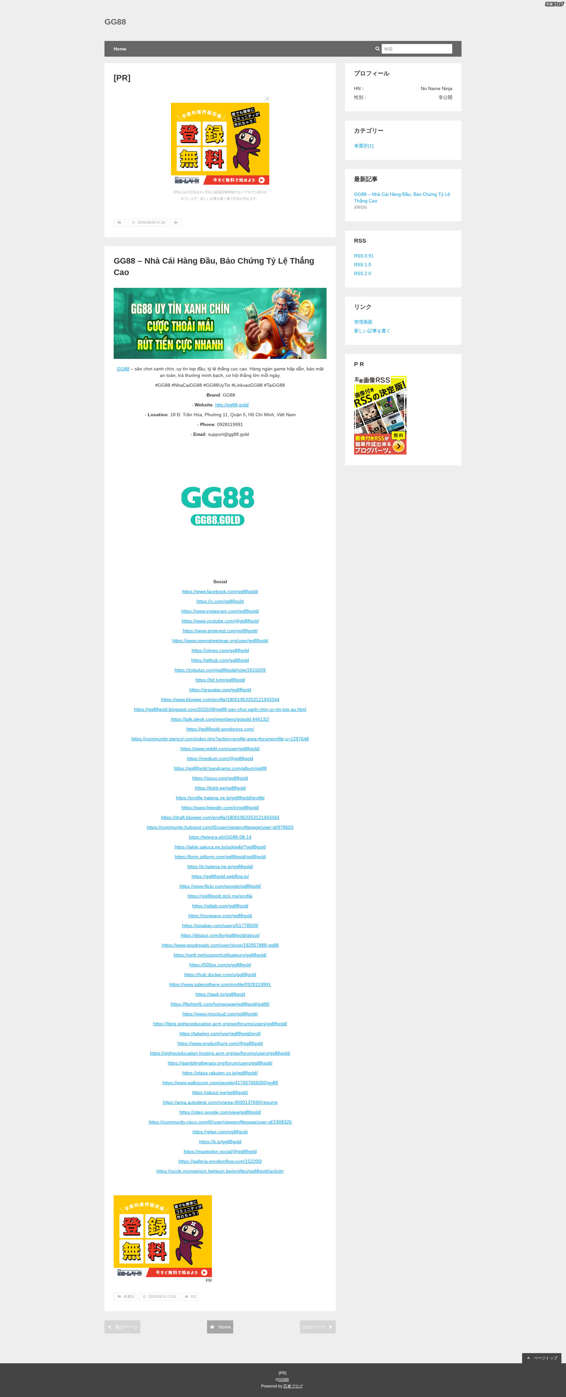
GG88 (115, 21)
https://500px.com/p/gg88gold (220, 964)
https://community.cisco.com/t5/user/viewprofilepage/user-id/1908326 (220, 1122)
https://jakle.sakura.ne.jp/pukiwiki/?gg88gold (220, 846)
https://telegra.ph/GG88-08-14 (220, 837)
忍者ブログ (293, 1386)
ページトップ (545, 1358)
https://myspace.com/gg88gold (220, 915)
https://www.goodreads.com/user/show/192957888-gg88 (220, 945)
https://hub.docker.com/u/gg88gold (220, 974)
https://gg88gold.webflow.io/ (220, 876)
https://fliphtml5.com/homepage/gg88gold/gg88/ (220, 1004)
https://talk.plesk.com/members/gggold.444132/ (220, 719)
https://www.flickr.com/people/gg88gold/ (220, 886)
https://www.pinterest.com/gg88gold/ (220, 630)
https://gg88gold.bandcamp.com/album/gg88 (220, 768)
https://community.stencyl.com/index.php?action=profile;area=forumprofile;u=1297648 (220, 738)
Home (120, 48)
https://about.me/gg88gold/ (220, 1092)
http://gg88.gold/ (232, 404)
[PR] (122, 77)
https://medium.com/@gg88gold (220, 758)
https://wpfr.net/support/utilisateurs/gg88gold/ (220, 955)
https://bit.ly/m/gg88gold (220, 679)
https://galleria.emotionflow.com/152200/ (220, 1161)
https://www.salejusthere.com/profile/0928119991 (220, 984)
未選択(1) (364, 145)
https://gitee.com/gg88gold (220, 1131)
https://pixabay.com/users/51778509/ (220, 925)
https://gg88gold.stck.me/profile (220, 896)
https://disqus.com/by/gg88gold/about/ (220, 935)
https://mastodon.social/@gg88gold (220, 1151)
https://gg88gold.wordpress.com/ (220, 729)
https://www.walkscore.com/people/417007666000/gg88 (220, 1082)
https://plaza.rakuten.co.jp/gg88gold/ (220, 1072)
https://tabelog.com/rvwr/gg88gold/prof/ (220, 1033)
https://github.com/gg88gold (220, 660)
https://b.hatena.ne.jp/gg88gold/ (220, 866)
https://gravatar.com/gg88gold (220, 689)
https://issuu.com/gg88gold (220, 778)
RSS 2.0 (362, 273)
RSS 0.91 (364, 255)
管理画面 (363, 322)
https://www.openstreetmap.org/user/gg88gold (220, 640)
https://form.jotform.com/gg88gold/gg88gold (220, 856)
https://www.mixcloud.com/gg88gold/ (220, 1013)
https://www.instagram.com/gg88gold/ (220, 611)
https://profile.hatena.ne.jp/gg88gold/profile (220, 797)
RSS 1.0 (362, 264)
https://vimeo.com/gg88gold (220, 650)
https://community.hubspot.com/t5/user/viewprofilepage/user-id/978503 (220, 827)
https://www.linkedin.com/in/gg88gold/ (220, 807)
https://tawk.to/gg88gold (220, 994)
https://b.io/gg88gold (220, 1141)
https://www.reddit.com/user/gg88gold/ (220, 748)
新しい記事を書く (372, 330)
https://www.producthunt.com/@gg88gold (220, 1043)
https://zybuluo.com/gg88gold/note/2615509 (220, 670)
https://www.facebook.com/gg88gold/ (220, 591)
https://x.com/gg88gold (220, 601)
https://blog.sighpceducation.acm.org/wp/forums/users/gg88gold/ (220, 1023)
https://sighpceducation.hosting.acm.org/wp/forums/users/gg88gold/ (220, 1053)
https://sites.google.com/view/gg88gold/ (220, 1112)
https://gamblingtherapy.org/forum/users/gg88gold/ (220, 1063)
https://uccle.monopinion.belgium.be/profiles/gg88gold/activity (220, 1171)
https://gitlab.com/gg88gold (220, 905)
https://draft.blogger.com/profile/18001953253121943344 (220, 817)
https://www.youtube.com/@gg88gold (220, 621)
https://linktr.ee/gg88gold (220, 788)
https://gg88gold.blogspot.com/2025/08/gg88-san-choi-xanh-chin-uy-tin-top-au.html (220, 709)
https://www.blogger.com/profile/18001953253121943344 (220, 699)
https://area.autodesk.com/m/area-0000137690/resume (220, 1102)
